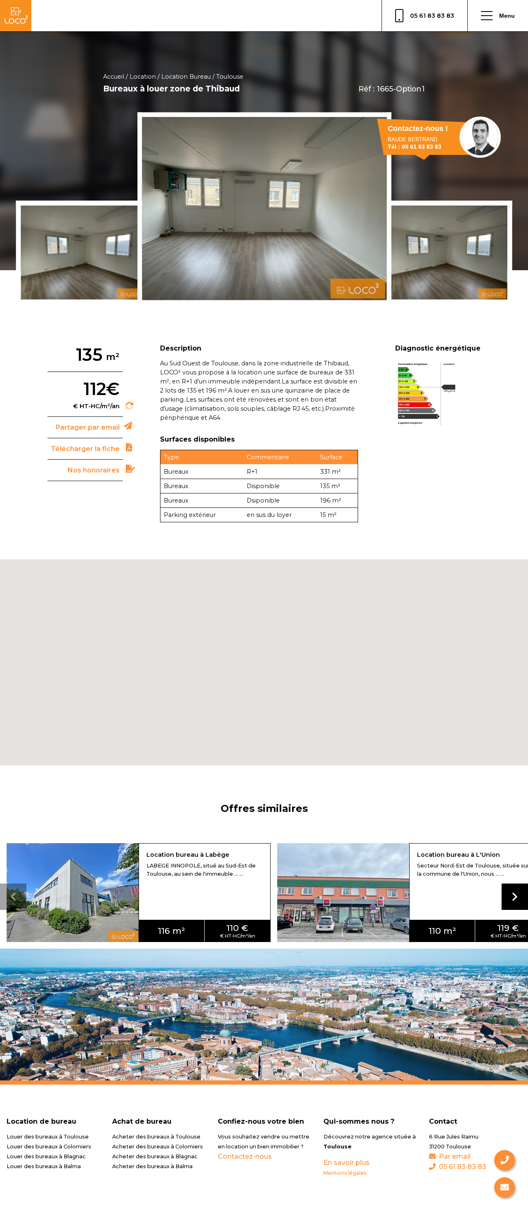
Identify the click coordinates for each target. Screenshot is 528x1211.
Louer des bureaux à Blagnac (46, 1156)
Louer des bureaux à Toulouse (48, 1137)
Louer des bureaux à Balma (44, 1166)
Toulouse (229, 76)
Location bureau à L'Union (458, 854)
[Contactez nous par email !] (504, 1187)
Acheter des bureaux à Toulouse (156, 1137)
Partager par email (88, 427)
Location (143, 76)
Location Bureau (186, 76)
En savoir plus (346, 1163)
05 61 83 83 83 (432, 15)
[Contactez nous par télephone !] (504, 1160)
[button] (515, 897)
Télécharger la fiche (85, 449)
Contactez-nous (245, 1156)
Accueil (113, 76)
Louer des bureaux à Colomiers (49, 1146)
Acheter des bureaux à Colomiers (157, 1146)
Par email (455, 1156)
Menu (507, 15)
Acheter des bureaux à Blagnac (155, 1156)
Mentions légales (344, 1173)
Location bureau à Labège (187, 854)
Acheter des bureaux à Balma (152, 1166)
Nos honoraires (94, 470)
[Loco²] (15, 15)
